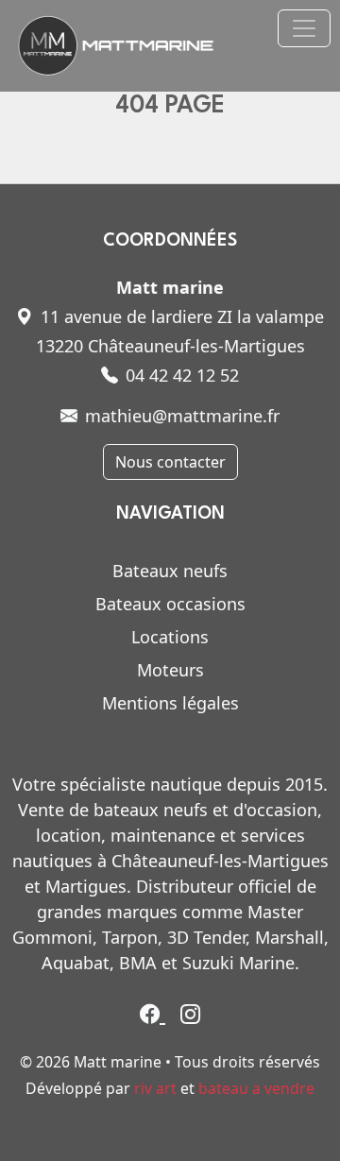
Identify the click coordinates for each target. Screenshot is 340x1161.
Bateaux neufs (170, 570)
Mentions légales (170, 702)
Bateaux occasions (170, 603)
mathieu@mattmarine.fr (182, 415)
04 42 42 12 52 (182, 375)
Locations (170, 636)
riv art (155, 1088)
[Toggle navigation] (304, 28)
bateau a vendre (256, 1088)
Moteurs (170, 669)
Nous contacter (170, 462)
